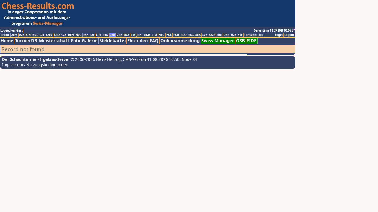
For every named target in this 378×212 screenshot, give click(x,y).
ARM (14, 35)
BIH (28, 35)
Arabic (5, 35)
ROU (184, 35)
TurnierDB (26, 40)
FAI (92, 35)
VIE (240, 35)
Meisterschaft (54, 40)
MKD (147, 35)
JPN (139, 35)
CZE (63, 35)
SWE (212, 35)
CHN (49, 35)
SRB (198, 35)
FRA (105, 35)
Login (279, 35)
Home (7, 40)
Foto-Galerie (84, 40)
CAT (42, 35)
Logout (289, 35)
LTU (154, 35)
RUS (191, 35)
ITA (133, 35)
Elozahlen (137, 40)
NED (161, 35)
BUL (35, 35)
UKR (226, 35)
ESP (85, 35)
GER (112, 35)
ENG (79, 35)
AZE (21, 35)
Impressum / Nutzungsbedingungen (35, 64)
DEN (71, 35)
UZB (233, 35)
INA (126, 35)
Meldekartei (112, 40)
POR (176, 35)
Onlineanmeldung (180, 40)
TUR (219, 35)
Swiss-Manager (217, 40)
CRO (57, 35)
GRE (119, 35)
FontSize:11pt (253, 35)
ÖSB (240, 40)
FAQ (154, 40)
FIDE (251, 40)
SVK (204, 35)
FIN (98, 35)
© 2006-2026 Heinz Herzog (95, 59)
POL (169, 35)
